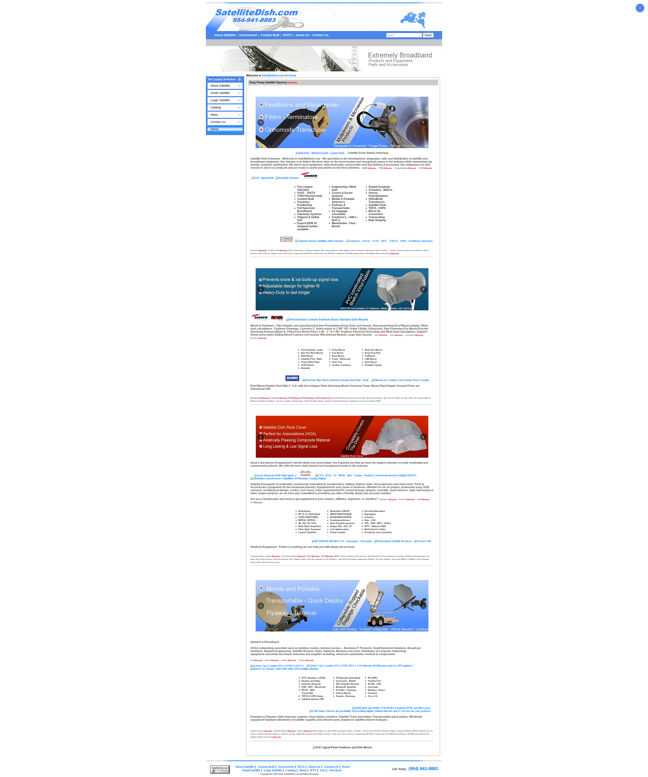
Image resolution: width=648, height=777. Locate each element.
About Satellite (225, 35)
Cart (322, 770)
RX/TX (287, 35)
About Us (302, 35)
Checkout (335, 770)
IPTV (313, 770)
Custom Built (270, 35)
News (214, 114)
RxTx (301, 766)
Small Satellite (220, 93)
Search (428, 35)
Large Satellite (220, 100)
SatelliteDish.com (273, 75)
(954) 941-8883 (423, 768)
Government (248, 35)
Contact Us (321, 35)
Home (214, 129)
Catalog (215, 107)
